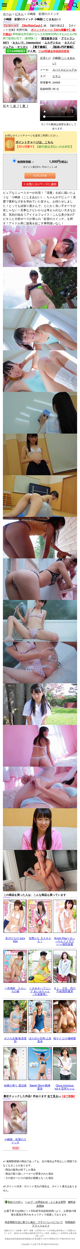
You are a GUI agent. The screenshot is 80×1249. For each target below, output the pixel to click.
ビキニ (19, 14)
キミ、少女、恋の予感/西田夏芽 (65, 989)
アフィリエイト (41, 1225)
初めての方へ (15, 1202)
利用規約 (70, 1222)
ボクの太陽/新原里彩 (15, 1039)
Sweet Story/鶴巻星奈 (40, 1086)
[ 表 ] (14, 106)
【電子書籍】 (40, 47)
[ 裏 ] (24, 106)
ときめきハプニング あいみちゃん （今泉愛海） (40, 991)
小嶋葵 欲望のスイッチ (15, 1140)
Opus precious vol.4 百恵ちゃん (65, 1086)
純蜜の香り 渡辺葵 (15, 1085)
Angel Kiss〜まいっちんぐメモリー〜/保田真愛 (64, 941)
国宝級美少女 (49, 38)
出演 (45, 58)
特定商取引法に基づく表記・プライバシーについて (34, 1222)
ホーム (7, 14)
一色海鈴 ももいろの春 (15, 989)
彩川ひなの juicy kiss (15, 939)
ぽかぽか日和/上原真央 (40, 1039)
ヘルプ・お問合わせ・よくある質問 (45, 1202)
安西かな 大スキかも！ (40, 939)
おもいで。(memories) (27, 42)
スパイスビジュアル (64, 69)
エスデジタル (52, 42)
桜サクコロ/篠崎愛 (64, 1038)
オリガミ (22, 47)
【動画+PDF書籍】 (63, 47)
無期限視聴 (25, 162)
